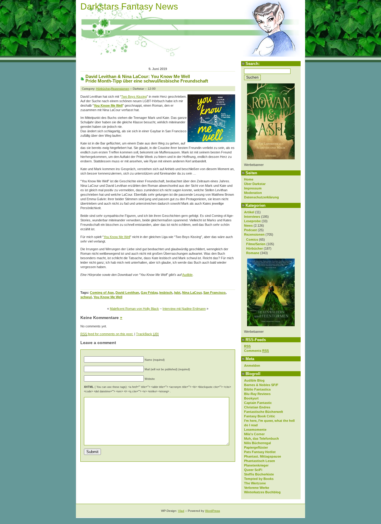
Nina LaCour (192, 292)
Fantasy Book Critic (259, 416)
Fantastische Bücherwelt (263, 411)
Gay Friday (149, 292)
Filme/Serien (256, 244)
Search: (253, 63)
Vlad (181, 510)
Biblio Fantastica (257, 389)
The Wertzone (255, 483)
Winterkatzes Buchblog (262, 492)
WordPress (212, 510)
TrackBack (147, 334)
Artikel (249, 212)
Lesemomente (255, 429)
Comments (256, 350)
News (248, 225)
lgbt (177, 292)
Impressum (253, 188)
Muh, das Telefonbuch (261, 438)
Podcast (250, 230)
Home (248, 179)
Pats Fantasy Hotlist (260, 452)
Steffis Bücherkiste (259, 474)
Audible (187, 274)
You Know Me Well (108, 105)
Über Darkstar (255, 184)
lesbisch (165, 292)
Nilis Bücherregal (257, 443)
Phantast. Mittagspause (262, 456)
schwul (86, 297)
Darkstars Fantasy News (129, 6)
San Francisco (214, 292)
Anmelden (252, 365)
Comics (252, 239)
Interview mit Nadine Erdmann (184, 308)
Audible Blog (254, 380)
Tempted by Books (259, 479)
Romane (252, 253)
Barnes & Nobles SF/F (261, 385)
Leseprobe (252, 221)
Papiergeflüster (256, 447)
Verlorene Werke (256, 487)
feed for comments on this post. (106, 334)
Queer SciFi (253, 470)
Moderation (253, 193)
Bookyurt (251, 398)
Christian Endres (257, 407)
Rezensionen (254, 234)
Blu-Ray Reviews (257, 394)
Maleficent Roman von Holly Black (134, 308)
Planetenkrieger (256, 465)
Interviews (252, 216)
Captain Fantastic (258, 403)
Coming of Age (102, 292)
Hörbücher (254, 248)
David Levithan (127, 292)
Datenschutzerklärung (261, 197)
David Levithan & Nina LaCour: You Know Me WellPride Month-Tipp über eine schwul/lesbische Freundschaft (146, 78)
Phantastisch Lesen (259, 461)
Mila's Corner (254, 434)
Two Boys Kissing (134, 96)
